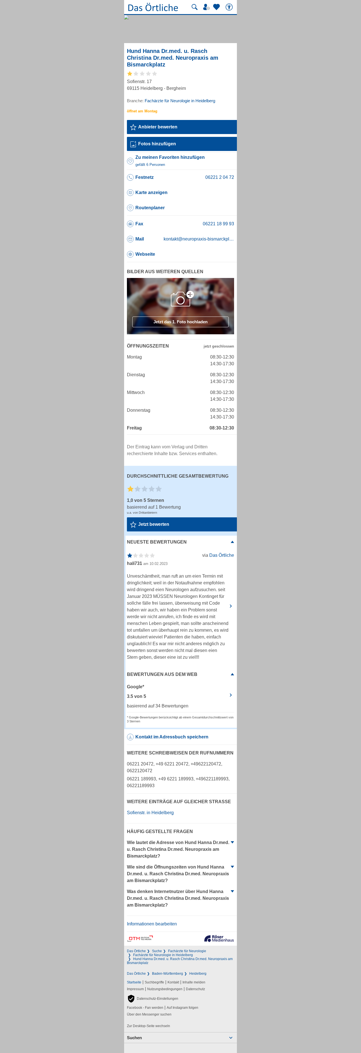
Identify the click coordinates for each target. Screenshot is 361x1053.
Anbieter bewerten (157, 126)
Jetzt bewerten (153, 524)
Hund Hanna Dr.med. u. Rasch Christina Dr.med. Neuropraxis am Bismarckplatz (180, 961)
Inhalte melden (193, 982)
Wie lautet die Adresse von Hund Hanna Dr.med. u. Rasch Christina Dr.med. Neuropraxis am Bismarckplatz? (178, 849)
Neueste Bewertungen (157, 542)
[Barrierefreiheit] (230, 7)
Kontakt (173, 982)
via (218, 555)
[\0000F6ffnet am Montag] (142, 111)
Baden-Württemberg (167, 974)
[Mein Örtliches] (207, 7)
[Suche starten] (194, 7)
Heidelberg (197, 974)
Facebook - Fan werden (145, 1008)
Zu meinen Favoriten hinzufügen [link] (170, 161)
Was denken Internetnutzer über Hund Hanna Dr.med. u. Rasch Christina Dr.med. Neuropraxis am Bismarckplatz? (178, 898)
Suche (157, 951)
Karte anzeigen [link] (151, 192)
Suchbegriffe (154, 982)
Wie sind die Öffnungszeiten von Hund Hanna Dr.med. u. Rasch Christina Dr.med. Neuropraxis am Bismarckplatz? (178, 874)
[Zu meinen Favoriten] (217, 7)
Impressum (135, 989)
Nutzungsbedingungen (164, 989)
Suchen (134, 1037)
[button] (152, 998)
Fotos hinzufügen (157, 143)
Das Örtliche (136, 951)
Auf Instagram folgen (182, 1008)
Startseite (134, 982)
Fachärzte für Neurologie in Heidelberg (163, 955)
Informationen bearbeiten (152, 923)
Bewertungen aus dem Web (162, 674)
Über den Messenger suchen (149, 1014)
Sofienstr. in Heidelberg (150, 812)
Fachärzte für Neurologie (187, 951)
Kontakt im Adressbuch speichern (171, 736)
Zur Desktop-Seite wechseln (148, 1026)
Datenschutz (195, 989)
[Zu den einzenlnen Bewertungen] (142, 75)
